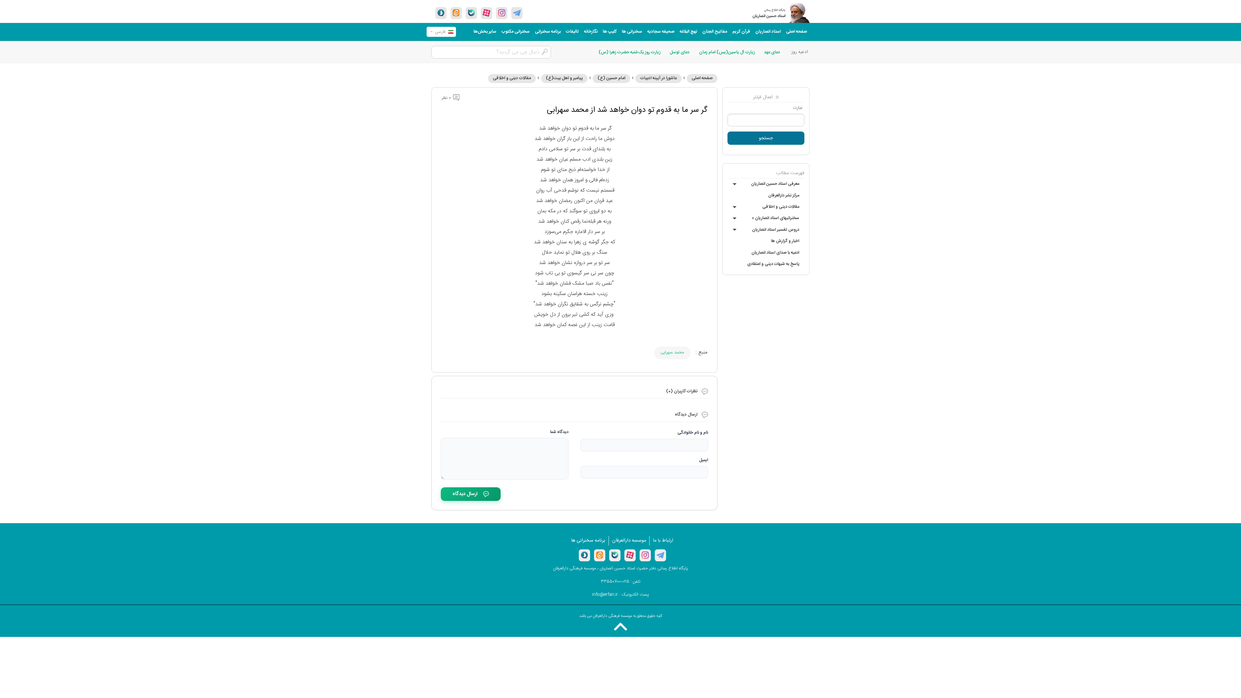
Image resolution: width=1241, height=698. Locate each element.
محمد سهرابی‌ (672, 352)
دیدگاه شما (559, 432)
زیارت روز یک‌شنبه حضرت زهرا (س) (630, 52)
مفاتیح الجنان (714, 31)
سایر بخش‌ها (484, 31)
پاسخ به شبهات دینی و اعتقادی (773, 264)
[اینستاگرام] (645, 555)
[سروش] (441, 13)
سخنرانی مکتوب (516, 31)
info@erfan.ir (605, 594)
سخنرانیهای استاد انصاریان (775, 218)
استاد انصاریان (768, 31)
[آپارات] (486, 13)
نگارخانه (591, 31)
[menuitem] (796, 32)
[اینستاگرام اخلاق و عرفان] (501, 13)
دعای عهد (772, 52)
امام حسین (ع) (611, 78)
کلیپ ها (610, 31)
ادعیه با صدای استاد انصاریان (775, 252)
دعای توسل (680, 52)
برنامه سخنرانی (548, 31)
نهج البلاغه (688, 31)
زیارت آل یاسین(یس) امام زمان (727, 52)
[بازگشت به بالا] (620, 626)
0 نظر (446, 97)
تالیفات (572, 31)
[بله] (471, 13)
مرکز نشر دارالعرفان (783, 195)
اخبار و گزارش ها (785, 241)
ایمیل (703, 460)
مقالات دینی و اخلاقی (780, 206)
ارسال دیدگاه (464, 494)
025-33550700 (615, 581)
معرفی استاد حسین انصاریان (775, 183)
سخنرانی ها (632, 31)
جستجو (766, 138)
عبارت (798, 108)
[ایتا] (456, 13)
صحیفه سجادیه (660, 31)
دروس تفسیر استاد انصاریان (775, 229)
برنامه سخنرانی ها (588, 541)
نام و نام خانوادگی (692, 432)
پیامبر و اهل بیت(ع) (564, 78)
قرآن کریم (741, 31)
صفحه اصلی (796, 31)
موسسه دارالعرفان (629, 541)
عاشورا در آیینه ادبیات (658, 78)
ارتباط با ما (663, 541)
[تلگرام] (517, 13)
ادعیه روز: (799, 52)
